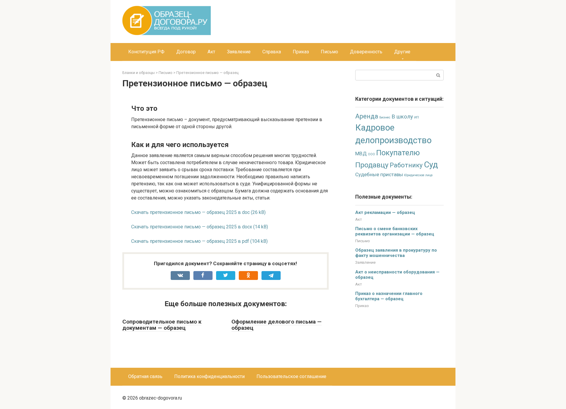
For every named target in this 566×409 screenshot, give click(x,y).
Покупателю (398, 152)
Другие (402, 52)
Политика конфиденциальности (209, 376)
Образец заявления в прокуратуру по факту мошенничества (396, 253)
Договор (186, 52)
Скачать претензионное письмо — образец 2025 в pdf (190, 241)
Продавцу (372, 165)
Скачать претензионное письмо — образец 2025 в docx (191, 227)
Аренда (366, 116)
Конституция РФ (146, 52)
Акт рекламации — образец (385, 212)
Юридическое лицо (418, 175)
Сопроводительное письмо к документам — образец (161, 324)
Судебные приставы (379, 174)
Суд (431, 164)
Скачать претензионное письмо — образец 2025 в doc (190, 212)
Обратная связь (145, 376)
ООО (371, 154)
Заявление (239, 52)
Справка (271, 52)
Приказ (301, 52)
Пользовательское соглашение (291, 376)
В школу (402, 116)
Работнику (406, 165)
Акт (211, 52)
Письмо (329, 52)
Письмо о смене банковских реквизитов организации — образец (394, 231)
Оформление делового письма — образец (276, 324)
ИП (416, 117)
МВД (361, 153)
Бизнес (384, 117)
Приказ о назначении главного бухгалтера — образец (388, 296)
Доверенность (366, 52)
